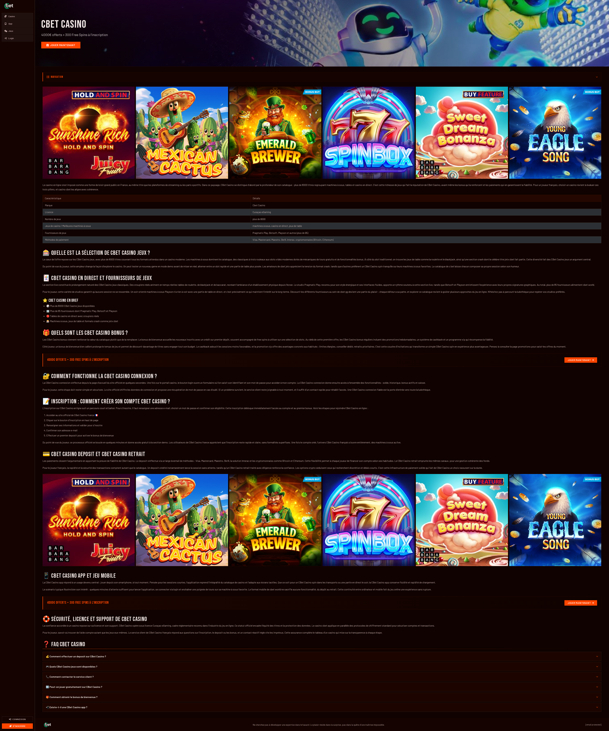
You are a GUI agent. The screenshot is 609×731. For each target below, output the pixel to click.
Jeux (10, 31)
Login (11, 38)
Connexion (19, 719)
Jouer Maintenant (62, 45)
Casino (11, 16)
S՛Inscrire (19, 726)
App (10, 23)
